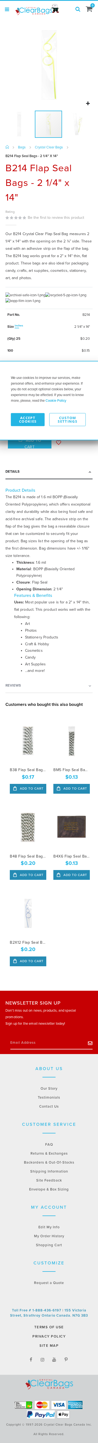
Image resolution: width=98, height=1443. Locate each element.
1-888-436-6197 (47, 1310)
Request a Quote (49, 1283)
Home (7, 147)
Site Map (49, 1346)
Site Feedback (49, 1180)
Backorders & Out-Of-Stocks (49, 1162)
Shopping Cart (49, 1245)
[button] (88, 103)
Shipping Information (49, 1171)
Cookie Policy (55, 400)
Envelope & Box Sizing (49, 1189)
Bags (22, 147)
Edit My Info (49, 1227)
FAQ (49, 1144)
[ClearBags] (37, 9)
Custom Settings (67, 419)
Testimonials (49, 1097)
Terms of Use (49, 1327)
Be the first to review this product (56, 217)
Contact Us (49, 1106)
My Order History (49, 1236)
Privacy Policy (49, 1336)
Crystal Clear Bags (49, 147)
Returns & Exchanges (49, 1153)
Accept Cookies (27, 419)
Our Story (49, 1088)
